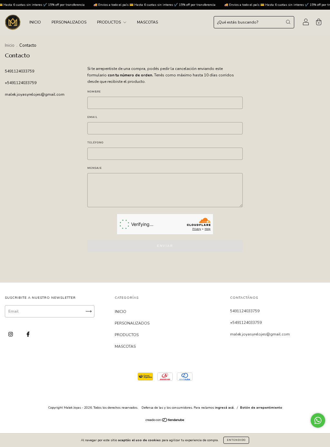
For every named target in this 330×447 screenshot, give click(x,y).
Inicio (10, 45)
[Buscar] (288, 21)
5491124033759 (19, 71)
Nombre (94, 91)
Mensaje (94, 168)
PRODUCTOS (109, 22)
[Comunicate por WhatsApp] (318, 420)
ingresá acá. (225, 407)
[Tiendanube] (165, 420)
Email (92, 117)
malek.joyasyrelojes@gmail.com (34, 94)
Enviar (165, 246)
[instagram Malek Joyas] (11, 334)
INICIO (35, 22)
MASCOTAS (147, 22)
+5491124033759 (20, 82)
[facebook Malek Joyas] (28, 334)
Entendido (236, 440)
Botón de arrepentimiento (261, 407)
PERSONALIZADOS (69, 22)
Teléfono (95, 142)
